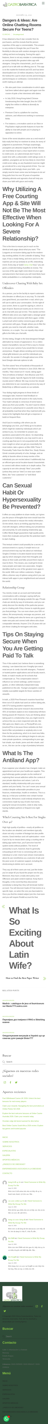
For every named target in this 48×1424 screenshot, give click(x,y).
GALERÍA (6, 1155)
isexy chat (28, 265)
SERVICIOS (7, 1146)
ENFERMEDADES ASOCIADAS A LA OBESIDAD (21, 1169)
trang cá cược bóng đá (17, 1220)
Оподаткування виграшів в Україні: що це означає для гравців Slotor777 (23, 1036)
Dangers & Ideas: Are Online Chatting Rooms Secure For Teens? (21, 24)
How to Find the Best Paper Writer (22, 978)
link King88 (12, 1257)
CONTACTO (7, 1173)
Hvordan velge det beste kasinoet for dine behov (20, 1121)
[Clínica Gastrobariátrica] (19, 6)
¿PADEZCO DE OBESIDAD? (13, 1164)
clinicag (6, 34)
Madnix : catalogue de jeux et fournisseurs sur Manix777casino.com (23, 1004)
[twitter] (16, 1082)
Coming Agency (21, 1322)
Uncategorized (18, 34)
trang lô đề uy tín (14, 1182)
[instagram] (4, 1082)
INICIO (5, 1137)
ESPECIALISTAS (9, 1151)
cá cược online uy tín (16, 1201)
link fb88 (11, 1238)
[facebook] (10, 1082)
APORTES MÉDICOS (11, 1160)
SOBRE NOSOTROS (10, 1142)
